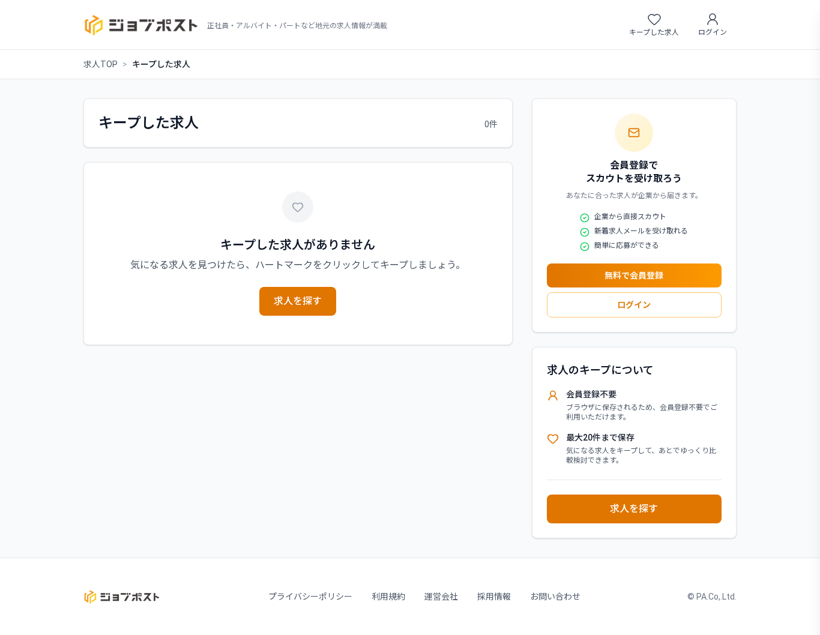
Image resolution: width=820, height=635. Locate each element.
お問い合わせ (555, 596)
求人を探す (298, 301)
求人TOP (100, 64)
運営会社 (441, 596)
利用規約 (388, 596)
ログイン (634, 305)
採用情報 (494, 596)
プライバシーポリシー (310, 596)
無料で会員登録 (633, 275)
